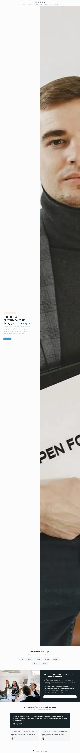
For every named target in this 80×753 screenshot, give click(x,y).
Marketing (51, 4)
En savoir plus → (48, 696)
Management (46, 4)
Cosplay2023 (40, 2)
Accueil (23, 4)
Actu (27, 4)
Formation (36, 4)
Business (31, 4)
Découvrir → (7, 338)
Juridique (40, 4)
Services (56, 4)
